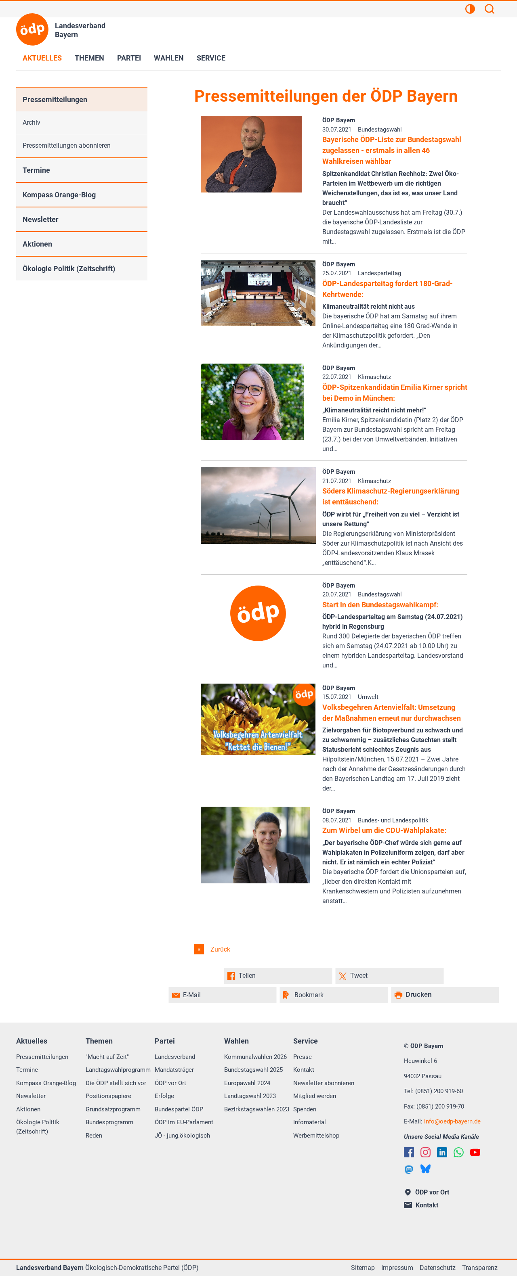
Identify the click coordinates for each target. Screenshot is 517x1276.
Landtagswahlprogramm (118, 1069)
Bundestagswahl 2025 (253, 1069)
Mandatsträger (174, 1069)
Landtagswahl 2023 (250, 1096)
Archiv (31, 122)
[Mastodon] (409, 1170)
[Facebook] (409, 1152)
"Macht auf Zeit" (107, 1057)
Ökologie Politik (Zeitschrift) (69, 268)
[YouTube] (475, 1152)
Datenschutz (438, 1268)
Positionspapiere (108, 1096)
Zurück (219, 949)
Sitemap (363, 1268)
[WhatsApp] (459, 1152)
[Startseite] (32, 29)
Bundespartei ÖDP (179, 1109)
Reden (94, 1135)
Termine (36, 170)
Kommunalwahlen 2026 (255, 1057)
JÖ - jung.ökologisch (182, 1135)
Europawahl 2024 (247, 1083)
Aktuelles (42, 58)
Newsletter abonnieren (323, 1083)
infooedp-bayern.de (452, 1121)
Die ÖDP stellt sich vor (116, 1083)
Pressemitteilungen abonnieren (67, 145)
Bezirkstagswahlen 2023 (256, 1109)
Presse (302, 1057)
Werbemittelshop (316, 1135)
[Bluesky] (425, 1169)
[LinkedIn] (442, 1152)
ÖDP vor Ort (170, 1083)
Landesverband (175, 1057)
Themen (89, 58)
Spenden (304, 1109)
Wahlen (169, 58)
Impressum (397, 1268)
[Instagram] (425, 1152)
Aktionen (37, 244)
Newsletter (41, 219)
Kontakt (303, 1069)
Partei (129, 58)
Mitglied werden (314, 1096)
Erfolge (164, 1096)
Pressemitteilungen (55, 99)
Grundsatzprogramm (113, 1109)
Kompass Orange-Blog (59, 194)
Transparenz (480, 1268)
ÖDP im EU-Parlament (184, 1122)
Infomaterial (309, 1122)
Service (211, 58)
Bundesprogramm (109, 1122)
